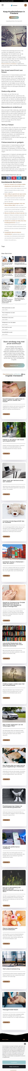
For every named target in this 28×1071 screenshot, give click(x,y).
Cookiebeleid (13, 1070)
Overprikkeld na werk (7, 332)
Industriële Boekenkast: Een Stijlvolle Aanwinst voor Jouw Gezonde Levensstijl (13, 644)
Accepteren (14, 1062)
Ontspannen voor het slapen (9, 322)
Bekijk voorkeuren (14, 1066)
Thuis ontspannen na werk (8, 312)
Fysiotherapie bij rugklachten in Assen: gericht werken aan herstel (13, 400)
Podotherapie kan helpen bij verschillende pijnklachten (12, 806)
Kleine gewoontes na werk (8, 307)
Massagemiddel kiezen (10, 1009)
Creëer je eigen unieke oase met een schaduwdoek (13, 684)
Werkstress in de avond (7, 317)
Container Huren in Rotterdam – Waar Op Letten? (14, 562)
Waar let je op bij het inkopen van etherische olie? (7, 275)
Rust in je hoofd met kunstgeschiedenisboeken (21, 263)
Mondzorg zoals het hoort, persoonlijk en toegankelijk (20, 299)
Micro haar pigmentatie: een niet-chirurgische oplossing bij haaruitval (20, 275)
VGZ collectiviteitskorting (11, 969)
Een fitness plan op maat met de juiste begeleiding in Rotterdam (14, 766)
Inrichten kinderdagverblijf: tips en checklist (13, 521)
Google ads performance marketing (11, 847)
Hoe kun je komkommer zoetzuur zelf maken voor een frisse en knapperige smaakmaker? (7, 300)
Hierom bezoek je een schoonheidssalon (10, 928)
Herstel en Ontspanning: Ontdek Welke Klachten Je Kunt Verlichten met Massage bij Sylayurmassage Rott (14, 604)
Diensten (14, 17)
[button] (25, 1044)
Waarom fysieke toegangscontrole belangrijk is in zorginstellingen (6, 287)
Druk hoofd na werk (7, 327)
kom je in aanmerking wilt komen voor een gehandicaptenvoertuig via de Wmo (13, 889)
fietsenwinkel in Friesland (8, 63)
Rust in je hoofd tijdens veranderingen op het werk (7, 264)
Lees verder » (5, 309)
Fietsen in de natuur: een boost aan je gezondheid (13, 440)
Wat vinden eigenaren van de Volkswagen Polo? (13, 725)
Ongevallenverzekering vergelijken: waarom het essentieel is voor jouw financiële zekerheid (20, 287)
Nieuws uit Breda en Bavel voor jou (15, 213)
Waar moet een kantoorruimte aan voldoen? (13, 481)
